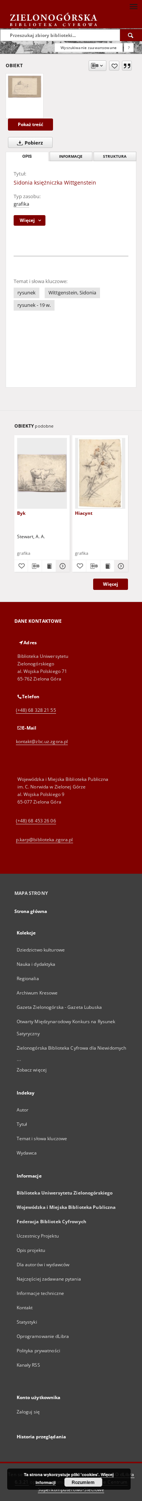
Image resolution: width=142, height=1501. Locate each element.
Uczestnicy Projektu (38, 1236)
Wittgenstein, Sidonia (72, 292)
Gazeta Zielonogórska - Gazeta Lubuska (59, 1007)
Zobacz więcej (32, 1070)
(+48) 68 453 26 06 (36, 820)
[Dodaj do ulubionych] (114, 66)
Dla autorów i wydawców (43, 1264)
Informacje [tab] (71, 156)
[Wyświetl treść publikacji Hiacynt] (107, 566)
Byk (21, 513)
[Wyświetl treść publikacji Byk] (49, 566)
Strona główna (30, 911)
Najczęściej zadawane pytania (49, 1279)
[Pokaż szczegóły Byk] (62, 566)
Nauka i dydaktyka (36, 964)
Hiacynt (83, 513)
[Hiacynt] (100, 473)
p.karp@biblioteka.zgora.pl (44, 839)
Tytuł (22, 1124)
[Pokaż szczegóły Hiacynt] (120, 566)
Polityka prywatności (38, 1350)
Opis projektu (31, 1250)
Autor (23, 1110)
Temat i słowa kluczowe (42, 1138)
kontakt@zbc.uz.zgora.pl (42, 741)
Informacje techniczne (40, 1293)
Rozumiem (83, 1482)
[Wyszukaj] (131, 35)
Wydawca (27, 1153)
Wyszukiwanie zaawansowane (89, 47)
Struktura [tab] (114, 156)
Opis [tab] (27, 156)
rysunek (26, 292)
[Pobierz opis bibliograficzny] (35, 566)
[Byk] (42, 473)
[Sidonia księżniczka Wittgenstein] (24, 86)
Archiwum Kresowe (37, 993)
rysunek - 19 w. (34, 305)
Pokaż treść (30, 124)
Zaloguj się (28, 1412)
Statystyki (27, 1322)
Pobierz (33, 143)
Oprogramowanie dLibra (43, 1336)
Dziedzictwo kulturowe (41, 950)
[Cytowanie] (127, 66)
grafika (21, 204)
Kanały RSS (28, 1365)
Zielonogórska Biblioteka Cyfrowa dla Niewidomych (71, 1048)
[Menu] (133, 6)
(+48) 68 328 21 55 (36, 710)
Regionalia (28, 978)
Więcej (110, 584)
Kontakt (25, 1307)
